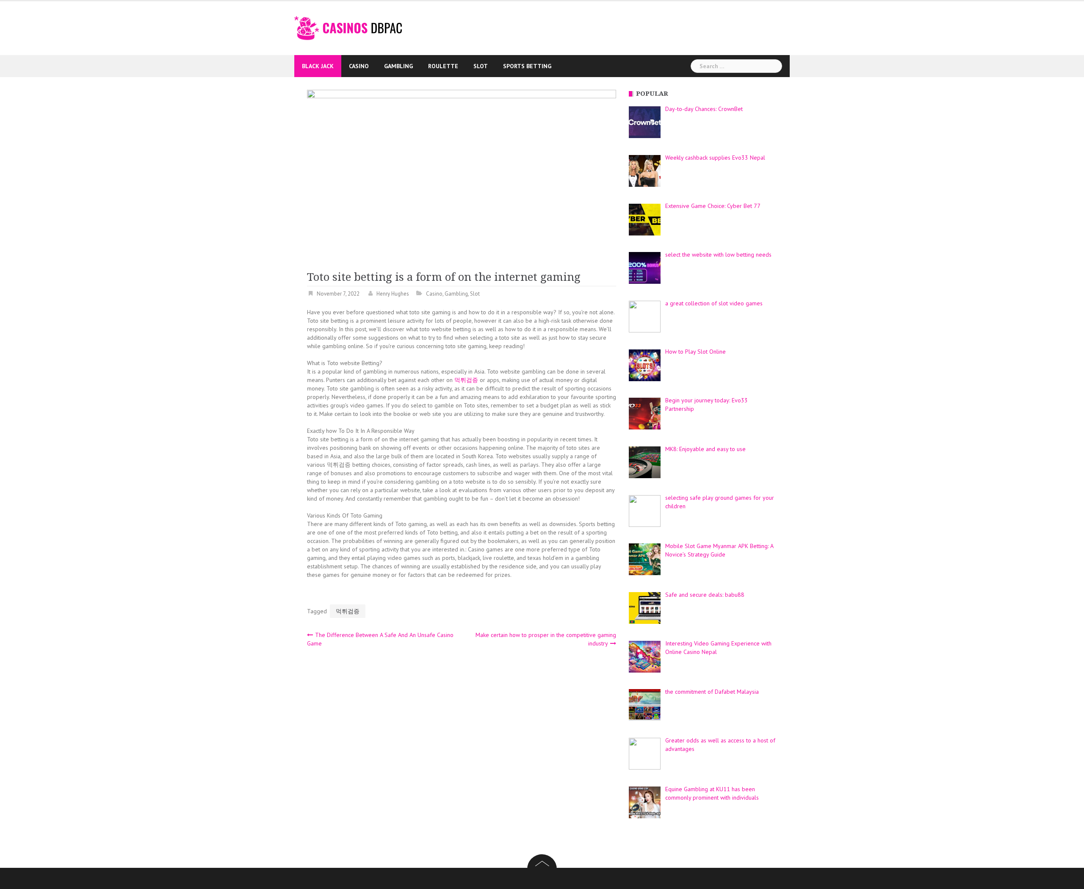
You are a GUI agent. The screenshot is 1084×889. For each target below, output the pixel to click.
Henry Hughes (392, 293)
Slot (480, 66)
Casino (359, 66)
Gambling (398, 66)
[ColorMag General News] (348, 27)
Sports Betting (527, 66)
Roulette (443, 66)
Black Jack (318, 66)
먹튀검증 (466, 380)
